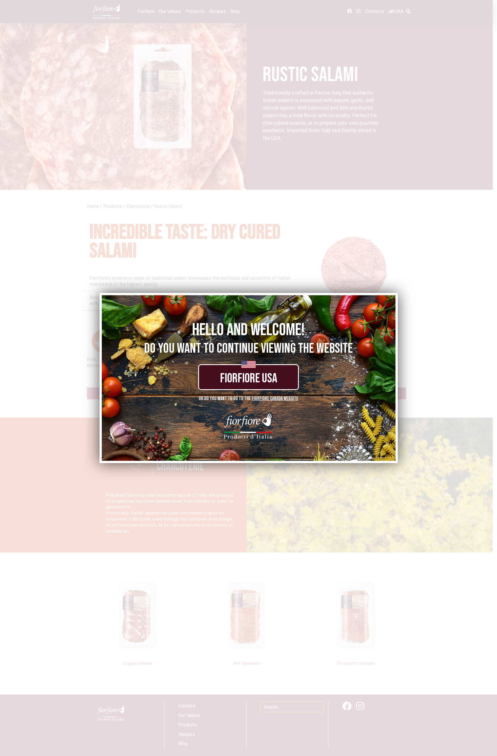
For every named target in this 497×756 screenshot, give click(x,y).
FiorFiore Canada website (275, 399)
